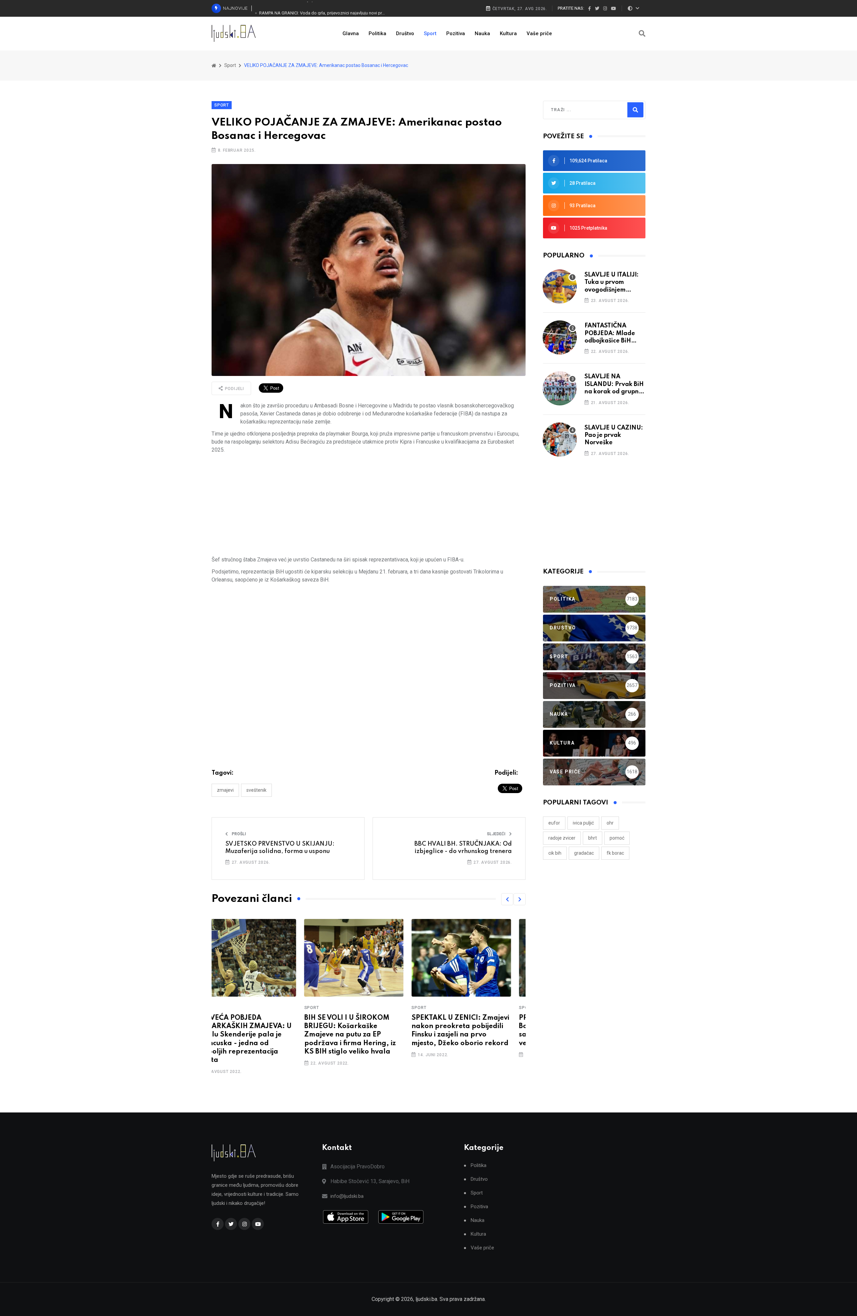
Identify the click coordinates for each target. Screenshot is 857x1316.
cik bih (554, 853)
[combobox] (580, 110)
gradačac (584, 853)
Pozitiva (455, 33)
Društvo (405, 33)
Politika (377, 33)
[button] (507, 899)
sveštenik (256, 790)
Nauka (482, 33)
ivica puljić (583, 823)
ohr (610, 823)
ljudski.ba (426, 1299)
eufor (554, 823)
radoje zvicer (561, 838)
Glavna (350, 33)
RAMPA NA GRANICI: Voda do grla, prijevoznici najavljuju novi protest (322, 8)
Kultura (508, 33)
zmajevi (225, 790)
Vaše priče (539, 33)
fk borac (615, 853)
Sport (430, 33)
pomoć (617, 838)
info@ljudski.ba (347, 1196)
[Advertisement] (369, 505)
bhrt (592, 838)
